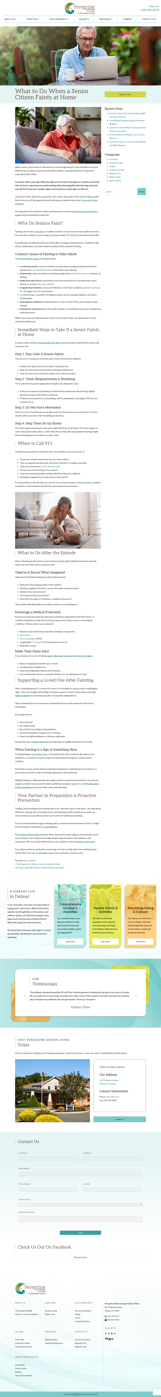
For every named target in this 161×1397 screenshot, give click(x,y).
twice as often (51, 235)
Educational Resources (54, 1343)
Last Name (88, 1153)
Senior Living (115, 177)
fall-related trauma (51, 466)
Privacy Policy (20, 1368)
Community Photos (82, 1321)
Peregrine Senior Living (28, 834)
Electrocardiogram (28, 638)
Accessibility (20, 1365)
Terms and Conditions (23, 1375)
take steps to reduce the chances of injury (72, 656)
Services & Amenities (83, 1311)
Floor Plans (19, 1340)
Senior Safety (30, 860)
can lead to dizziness (80, 273)
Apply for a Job (81, 1347)
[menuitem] (10, 19)
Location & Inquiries (83, 1340)
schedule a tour (46, 853)
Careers (127, 19)
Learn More (70, 941)
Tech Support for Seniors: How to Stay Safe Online (38, 864)
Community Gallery (22, 1343)
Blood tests (25, 635)
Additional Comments (27, 1212)
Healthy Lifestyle (116, 170)
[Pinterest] (112, 1333)
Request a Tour (125, 94)
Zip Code (86, 1184)
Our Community (58, 19)
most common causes (29, 258)
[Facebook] (106, 1333)
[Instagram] (109, 1333)
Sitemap (18, 1372)
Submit (80, 1233)
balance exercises (40, 742)
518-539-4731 (150, 10)
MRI (43, 642)
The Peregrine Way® (23, 1311)
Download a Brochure (23, 1347)
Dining (77, 1314)
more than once (39, 754)
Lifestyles (32, 19)
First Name (24, 1153)
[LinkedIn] (115, 1333)
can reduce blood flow (42, 270)
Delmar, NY (154, 6)
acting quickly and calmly (49, 343)
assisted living (50, 827)
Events (77, 1318)
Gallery (83, 19)
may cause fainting (45, 284)
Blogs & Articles (51, 1340)
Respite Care (115, 173)
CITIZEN (76, 1394)
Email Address (25, 1168)
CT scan (34, 642)
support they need (86, 841)
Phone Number (25, 1184)
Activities (113, 159)
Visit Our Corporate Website (26, 1314)
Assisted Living (116, 163)
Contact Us (148, 19)
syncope (40, 231)
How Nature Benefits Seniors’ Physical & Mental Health (39, 867)
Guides (112, 166)
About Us (10, 19)
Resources (105, 19)
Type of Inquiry (25, 1199)
